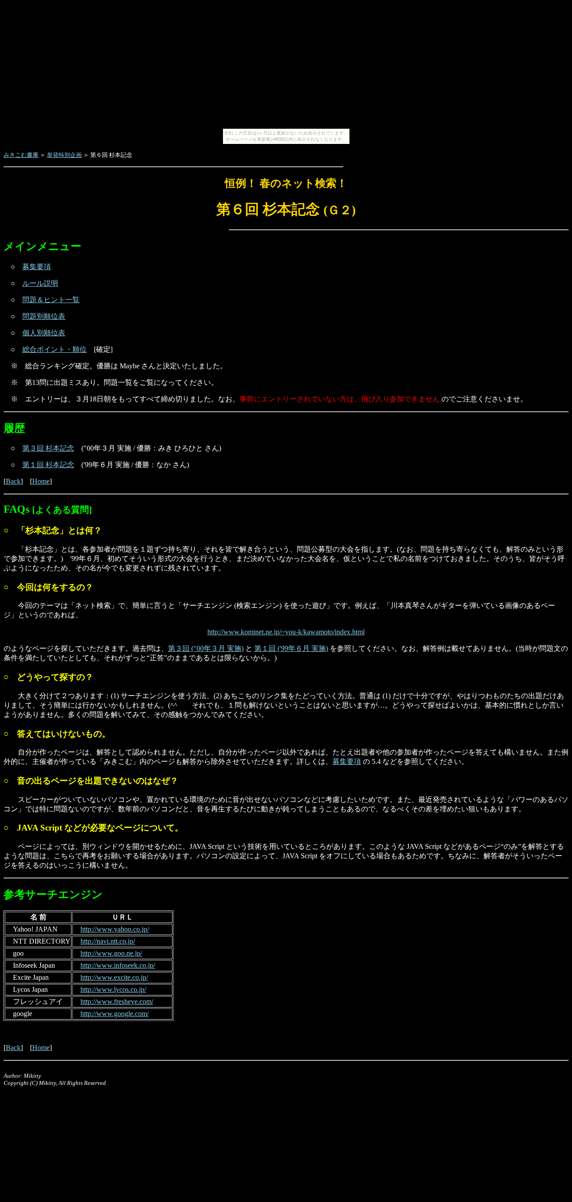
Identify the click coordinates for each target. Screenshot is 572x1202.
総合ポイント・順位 (54, 349)
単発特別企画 (64, 155)
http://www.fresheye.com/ (116, 1001)
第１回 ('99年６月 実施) (291, 648)
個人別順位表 (43, 333)
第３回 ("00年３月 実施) (206, 648)
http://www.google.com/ (114, 1013)
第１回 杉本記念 (48, 464)
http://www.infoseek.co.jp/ (117, 965)
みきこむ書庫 (21, 155)
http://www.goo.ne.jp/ (111, 953)
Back (13, 481)
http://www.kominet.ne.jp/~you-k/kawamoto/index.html (286, 632)
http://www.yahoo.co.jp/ (114, 929)
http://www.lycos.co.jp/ (113, 989)
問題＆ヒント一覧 (51, 300)
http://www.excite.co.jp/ (114, 977)
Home (41, 481)
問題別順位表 (43, 316)
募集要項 (36, 266)
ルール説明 (40, 283)
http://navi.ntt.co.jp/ (107, 941)
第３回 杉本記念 (48, 448)
